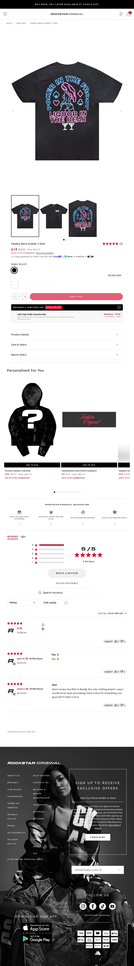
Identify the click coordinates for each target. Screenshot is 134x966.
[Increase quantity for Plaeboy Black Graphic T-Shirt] (25, 296)
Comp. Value (32, 249)
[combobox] (22, 603)
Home (9, 23)
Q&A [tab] (23, 536)
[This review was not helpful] (122, 641)
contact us (41, 783)
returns (38, 819)
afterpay (39, 840)
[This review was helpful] (116, 641)
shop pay (39, 833)
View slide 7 (73, 492)
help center (41, 776)
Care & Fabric (19, 345)
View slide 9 (79, 492)
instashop (40, 805)
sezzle (37, 847)
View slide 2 (67, 239)
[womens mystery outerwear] (32, 420)
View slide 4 (64, 492)
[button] (128, 14)
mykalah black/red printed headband (79, 471)
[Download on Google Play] (36, 938)
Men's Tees (21, 23)
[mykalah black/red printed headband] (89, 420)
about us (14, 776)
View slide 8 (76, 492)
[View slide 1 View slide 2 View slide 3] (67, 216)
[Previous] (13, 111)
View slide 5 (67, 492)
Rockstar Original (98, 915)
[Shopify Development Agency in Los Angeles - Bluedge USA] (98, 953)
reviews (13, 783)
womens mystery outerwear (18, 471)
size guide (14, 789)
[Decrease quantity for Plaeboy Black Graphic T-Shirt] (13, 296)
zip (35, 853)
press (11, 826)
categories (15, 796)
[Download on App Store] (36, 928)
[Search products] (121, 14)
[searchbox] (69, 592)
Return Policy (18, 355)
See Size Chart (114, 275)
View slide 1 (64, 239)
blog (36, 826)
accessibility (17, 833)
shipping (39, 812)
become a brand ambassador (41, 794)
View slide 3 (70, 239)
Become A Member (44, 253)
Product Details (20, 334)
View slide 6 (70, 492)
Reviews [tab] (12, 536)
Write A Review (67, 573)
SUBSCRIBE (97, 837)
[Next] (120, 111)
